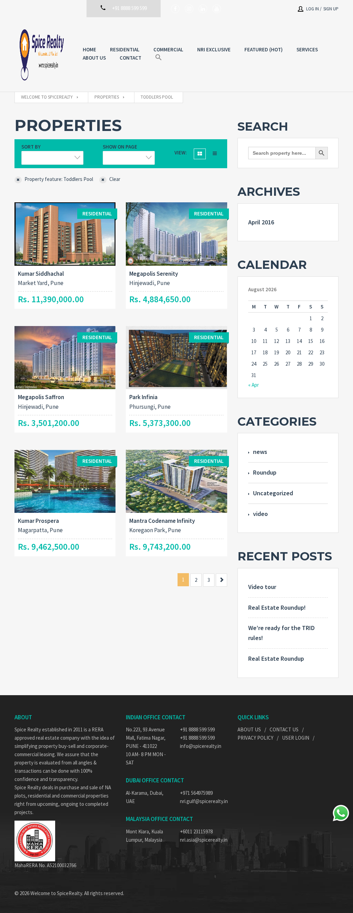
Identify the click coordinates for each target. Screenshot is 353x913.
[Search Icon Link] (158, 57)
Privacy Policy (255, 737)
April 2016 (261, 222)
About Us (249, 729)
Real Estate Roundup (276, 658)
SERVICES (307, 49)
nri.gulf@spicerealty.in (203, 801)
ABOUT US (94, 57)
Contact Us (284, 729)
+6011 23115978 (196, 831)
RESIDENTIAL (125, 49)
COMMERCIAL (168, 49)
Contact (130, 57)
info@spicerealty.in (200, 746)
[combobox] (52, 158)
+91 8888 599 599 (197, 729)
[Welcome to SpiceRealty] (41, 54)
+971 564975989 (196, 793)
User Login (295, 737)
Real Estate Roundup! (277, 607)
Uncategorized (273, 493)
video (260, 514)
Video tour (262, 587)
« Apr (253, 385)
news (260, 452)
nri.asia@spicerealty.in (203, 839)
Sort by (31, 146)
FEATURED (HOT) (263, 49)
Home (89, 49)
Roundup (264, 472)
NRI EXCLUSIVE (214, 49)
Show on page (120, 146)
